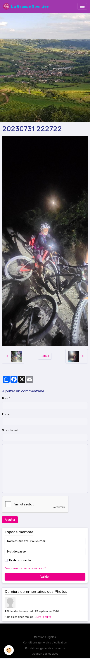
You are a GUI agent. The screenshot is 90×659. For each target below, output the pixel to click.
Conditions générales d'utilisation (45, 642)
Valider (45, 577)
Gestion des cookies (45, 653)
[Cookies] (9, 650)
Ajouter (10, 520)
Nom (5, 398)
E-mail (6, 414)
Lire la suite (43, 616)
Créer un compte (13, 568)
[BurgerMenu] (82, 6)
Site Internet (10, 430)
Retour (45, 356)
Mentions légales (45, 637)
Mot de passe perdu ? (35, 568)
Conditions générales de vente (45, 648)
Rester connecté (20, 560)
